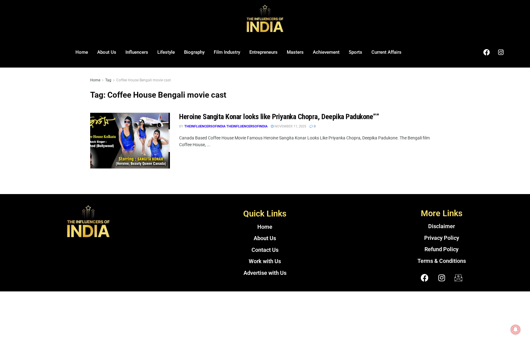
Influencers (136, 52)
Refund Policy (441, 249)
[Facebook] (486, 52)
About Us (106, 52)
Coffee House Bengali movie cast (143, 80)
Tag (108, 80)
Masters (295, 52)
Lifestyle (166, 52)
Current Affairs (386, 52)
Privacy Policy (441, 238)
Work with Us (265, 261)
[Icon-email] (458, 277)
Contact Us (265, 250)
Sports (355, 52)
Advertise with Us (265, 273)
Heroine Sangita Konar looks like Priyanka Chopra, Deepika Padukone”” (279, 116)
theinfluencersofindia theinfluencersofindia (225, 126)
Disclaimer (441, 226)
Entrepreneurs (263, 52)
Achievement (326, 52)
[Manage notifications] (515, 329)
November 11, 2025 (290, 126)
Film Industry (227, 52)
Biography (194, 52)
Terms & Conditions (441, 261)
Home (81, 52)
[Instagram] (500, 52)
